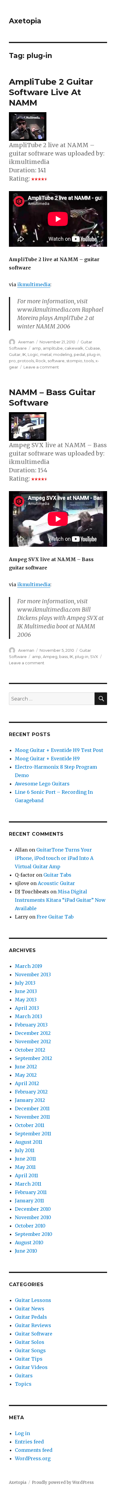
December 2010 (33, 1209)
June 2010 (26, 1251)
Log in (22, 1433)
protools (26, 360)
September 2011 (33, 1134)
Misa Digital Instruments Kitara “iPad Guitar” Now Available (60, 900)
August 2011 (28, 1142)
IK (24, 354)
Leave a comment (41, 367)
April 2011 (26, 1175)
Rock (41, 360)
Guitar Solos (29, 1342)
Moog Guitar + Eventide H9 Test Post (59, 750)
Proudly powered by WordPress (63, 1482)
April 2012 (27, 1083)
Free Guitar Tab (55, 917)
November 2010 (33, 1217)
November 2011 (32, 1117)
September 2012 (33, 1058)
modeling (62, 354)
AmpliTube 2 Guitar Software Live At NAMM (51, 92)
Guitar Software (33, 1334)
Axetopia (25, 21)
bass (63, 656)
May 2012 (26, 1075)
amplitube (53, 348)
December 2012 (33, 1033)
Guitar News (29, 1309)
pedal (79, 354)
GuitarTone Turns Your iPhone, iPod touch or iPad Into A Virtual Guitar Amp (54, 858)
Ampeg (50, 656)
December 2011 (32, 1108)
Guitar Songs (30, 1350)
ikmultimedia (33, 284)
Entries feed (29, 1442)
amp (36, 348)
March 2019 (28, 966)
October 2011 (29, 1125)
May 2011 (25, 1167)
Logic (33, 354)
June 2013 (26, 991)
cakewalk (74, 348)
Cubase (92, 348)
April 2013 (27, 1008)
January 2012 (30, 1100)
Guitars (24, 1376)
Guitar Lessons (33, 1300)
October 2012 (30, 1050)
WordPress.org (33, 1458)
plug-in (93, 354)
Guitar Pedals (31, 1317)
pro (12, 360)
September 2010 (33, 1234)
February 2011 (31, 1192)
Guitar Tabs (57, 875)
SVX (94, 656)
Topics (23, 1384)
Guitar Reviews (33, 1325)
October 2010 (30, 1226)
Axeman (26, 341)
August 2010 (29, 1242)
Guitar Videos (31, 1367)
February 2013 (31, 1025)
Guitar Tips (29, 1359)
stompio (74, 360)
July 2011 (25, 1150)
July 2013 (25, 983)
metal (45, 354)
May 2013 (26, 1000)
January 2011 (29, 1201)
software (56, 360)
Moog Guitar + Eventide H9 (47, 759)
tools (89, 360)
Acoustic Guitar (56, 883)
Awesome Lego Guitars (42, 784)
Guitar (15, 354)
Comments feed (33, 1450)
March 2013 (28, 1016)
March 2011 (28, 1184)
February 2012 (31, 1092)
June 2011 (25, 1159)
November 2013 (33, 974)
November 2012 (33, 1041)
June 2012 (26, 1067)
